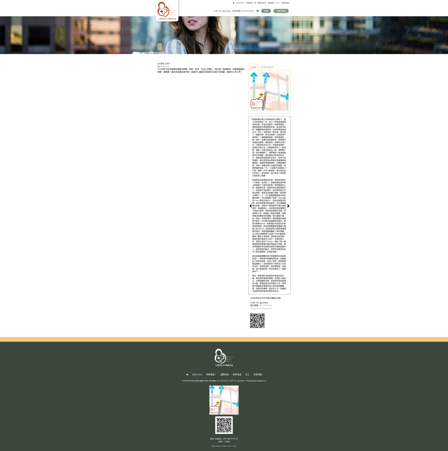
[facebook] (258, 11)
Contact (266, 67)
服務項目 (261, 3)
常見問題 (284, 3)
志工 (277, 3)
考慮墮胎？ (250, 3)
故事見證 (271, 3)
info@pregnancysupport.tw (261, 308)
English (240, 3)
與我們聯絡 (281, 11)
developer (165, 66)
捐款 (266, 11)
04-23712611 (248, 10)
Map (253, 67)
